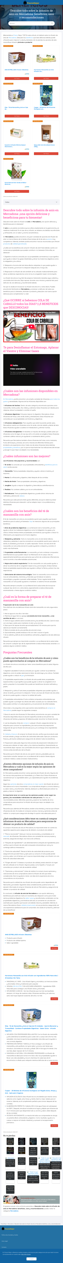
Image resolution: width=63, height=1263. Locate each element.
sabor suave (29, 898)
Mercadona (12, 38)
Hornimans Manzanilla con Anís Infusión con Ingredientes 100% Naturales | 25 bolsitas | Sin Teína (31, 977)
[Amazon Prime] (27, 74)
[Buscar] (51, 23)
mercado (6, 836)
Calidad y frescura (11, 734)
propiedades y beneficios (11, 447)
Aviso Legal (5, 1241)
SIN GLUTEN (17, 986)
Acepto (31, 1259)
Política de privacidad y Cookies (10, 1235)
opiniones (13, 784)
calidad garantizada (19, 244)
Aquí (30, 521)
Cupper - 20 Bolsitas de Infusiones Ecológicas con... (44, 108)
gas (22, 675)
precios (49, 239)
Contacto (4, 1247)
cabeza (21, 496)
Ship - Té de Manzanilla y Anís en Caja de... (16, 108)
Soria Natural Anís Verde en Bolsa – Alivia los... (16, 183)
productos (6, 244)
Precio (15, 35)
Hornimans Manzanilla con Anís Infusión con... (44, 70)
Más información (26, 1254)
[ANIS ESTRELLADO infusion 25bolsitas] (17, 58)
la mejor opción (38, 784)
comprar (26, 723)
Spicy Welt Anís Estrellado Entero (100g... (44, 145)
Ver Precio (17, 78)
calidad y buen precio (28, 905)
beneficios (29, 38)
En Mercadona (8, 399)
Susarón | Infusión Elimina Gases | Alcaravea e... (15, 145)
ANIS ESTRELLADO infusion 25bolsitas (16, 70)
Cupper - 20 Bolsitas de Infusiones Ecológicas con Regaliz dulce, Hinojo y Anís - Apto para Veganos (31, 1092)
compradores (27, 784)
